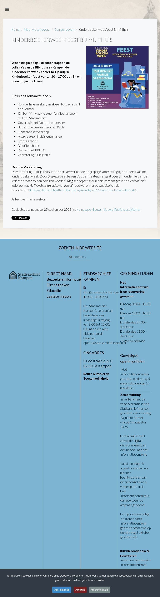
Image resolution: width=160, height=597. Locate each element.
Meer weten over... (37, 29)
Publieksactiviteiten (127, 209)
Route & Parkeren (96, 374)
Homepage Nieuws (89, 209)
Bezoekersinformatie (63, 279)
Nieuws (108, 209)
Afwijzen (80, 589)
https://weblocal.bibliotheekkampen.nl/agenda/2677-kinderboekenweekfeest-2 (82, 190)
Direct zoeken (57, 285)
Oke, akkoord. (61, 589)
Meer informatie (100, 589)
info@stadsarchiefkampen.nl (102, 292)
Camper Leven (64, 29)
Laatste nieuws (58, 296)
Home (15, 29)
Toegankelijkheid (96, 378)
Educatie (53, 290)
